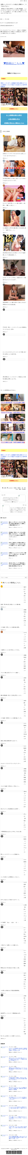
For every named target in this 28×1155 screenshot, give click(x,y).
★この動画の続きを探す (14, 115)
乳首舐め (15, 487)
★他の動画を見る (14, 119)
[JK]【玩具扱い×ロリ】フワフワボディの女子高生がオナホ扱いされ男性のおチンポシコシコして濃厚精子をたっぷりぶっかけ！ (18, 1098)
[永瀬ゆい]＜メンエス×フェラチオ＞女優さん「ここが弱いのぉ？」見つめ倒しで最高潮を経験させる (17, 554)
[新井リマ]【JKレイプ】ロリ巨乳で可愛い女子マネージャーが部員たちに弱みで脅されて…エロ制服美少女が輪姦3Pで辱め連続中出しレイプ (18, 1059)
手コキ (17, 489)
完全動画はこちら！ (14, 108)
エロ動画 (7, 19)
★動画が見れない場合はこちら (14, 123)
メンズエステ (10, 487)
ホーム (3, 19)
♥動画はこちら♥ (14, 63)
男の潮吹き (24, 489)
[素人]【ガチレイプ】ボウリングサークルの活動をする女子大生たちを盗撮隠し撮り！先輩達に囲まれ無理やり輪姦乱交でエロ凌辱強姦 (18, 1088)
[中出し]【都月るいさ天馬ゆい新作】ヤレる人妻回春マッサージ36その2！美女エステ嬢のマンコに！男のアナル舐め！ (17, 544)
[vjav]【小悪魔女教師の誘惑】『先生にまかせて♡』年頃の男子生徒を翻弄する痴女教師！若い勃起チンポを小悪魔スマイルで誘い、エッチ (18, 1137)
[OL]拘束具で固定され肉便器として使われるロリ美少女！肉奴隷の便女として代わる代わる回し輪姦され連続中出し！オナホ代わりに (18, 1078)
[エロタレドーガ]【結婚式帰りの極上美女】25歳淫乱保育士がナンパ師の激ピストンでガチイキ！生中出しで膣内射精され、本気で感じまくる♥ (18, 1049)
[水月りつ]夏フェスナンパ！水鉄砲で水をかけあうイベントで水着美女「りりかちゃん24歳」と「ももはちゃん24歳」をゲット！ (18, 1117)
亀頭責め (19, 487)
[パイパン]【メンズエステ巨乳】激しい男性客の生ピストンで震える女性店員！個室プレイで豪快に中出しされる (18, 1108)
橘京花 (20, 489)
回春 (25, 487)
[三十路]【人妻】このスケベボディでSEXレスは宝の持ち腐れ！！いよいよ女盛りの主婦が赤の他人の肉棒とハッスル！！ (18, 1127)
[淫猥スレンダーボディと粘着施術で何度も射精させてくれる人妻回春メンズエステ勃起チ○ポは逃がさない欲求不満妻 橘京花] (14, 96)
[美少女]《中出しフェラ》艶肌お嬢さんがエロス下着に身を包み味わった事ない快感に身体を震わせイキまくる (17, 565)
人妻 (22, 487)
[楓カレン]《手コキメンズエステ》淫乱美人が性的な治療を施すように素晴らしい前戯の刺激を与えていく (17, 524)
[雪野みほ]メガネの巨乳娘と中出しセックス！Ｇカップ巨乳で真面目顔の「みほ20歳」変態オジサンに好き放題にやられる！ (18, 1068)
